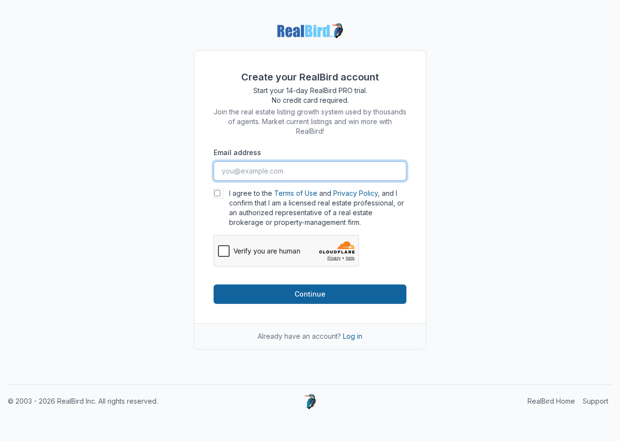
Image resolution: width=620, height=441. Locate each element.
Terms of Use (295, 193)
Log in (352, 336)
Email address (237, 152)
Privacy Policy (355, 193)
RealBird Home (551, 401)
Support (595, 401)
